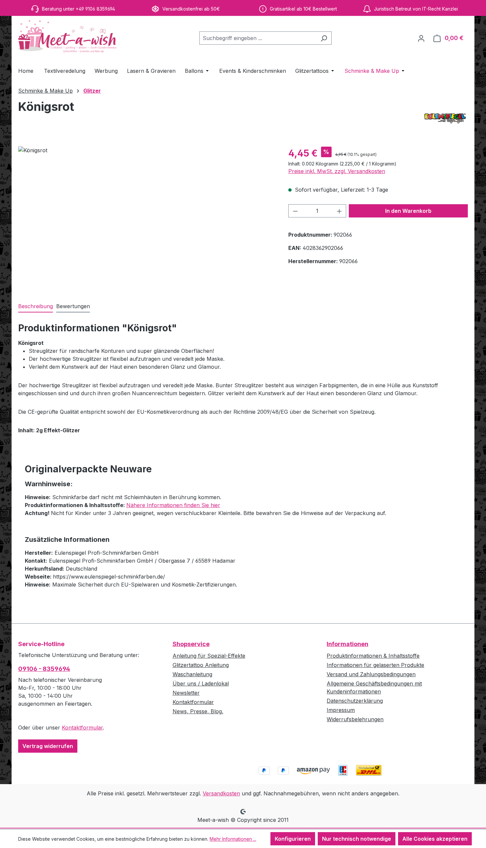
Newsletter (186, 692)
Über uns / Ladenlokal (201, 683)
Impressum (341, 710)
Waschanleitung (192, 674)
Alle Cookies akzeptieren (434, 838)
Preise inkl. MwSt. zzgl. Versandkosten (336, 171)
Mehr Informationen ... (233, 839)
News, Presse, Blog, (198, 711)
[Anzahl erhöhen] (339, 210)
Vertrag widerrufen (47, 746)
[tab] (35, 306)
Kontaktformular (82, 727)
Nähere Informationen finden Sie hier (173, 505)
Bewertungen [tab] (73, 306)
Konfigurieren (293, 838)
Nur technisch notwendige (356, 838)
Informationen (347, 643)
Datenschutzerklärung (355, 700)
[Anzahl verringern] (295, 210)
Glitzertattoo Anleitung (201, 665)
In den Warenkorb (408, 211)
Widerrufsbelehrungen (355, 719)
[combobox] (257, 38)
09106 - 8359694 (44, 668)
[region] (147, 217)
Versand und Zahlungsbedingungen (371, 674)
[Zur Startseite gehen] (67, 37)
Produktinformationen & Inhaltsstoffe (373, 655)
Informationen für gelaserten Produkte (375, 665)
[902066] (146, 217)
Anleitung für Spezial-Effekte (209, 655)
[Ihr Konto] (421, 38)
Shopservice (191, 643)
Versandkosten (221, 793)
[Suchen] (324, 38)
